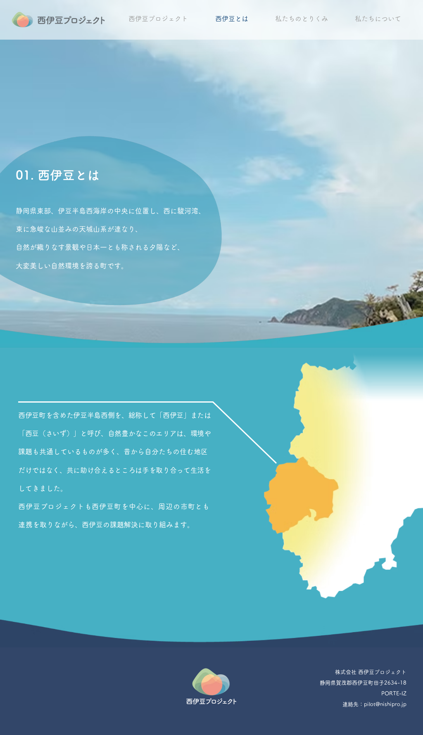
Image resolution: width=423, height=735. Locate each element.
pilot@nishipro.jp (385, 704)
